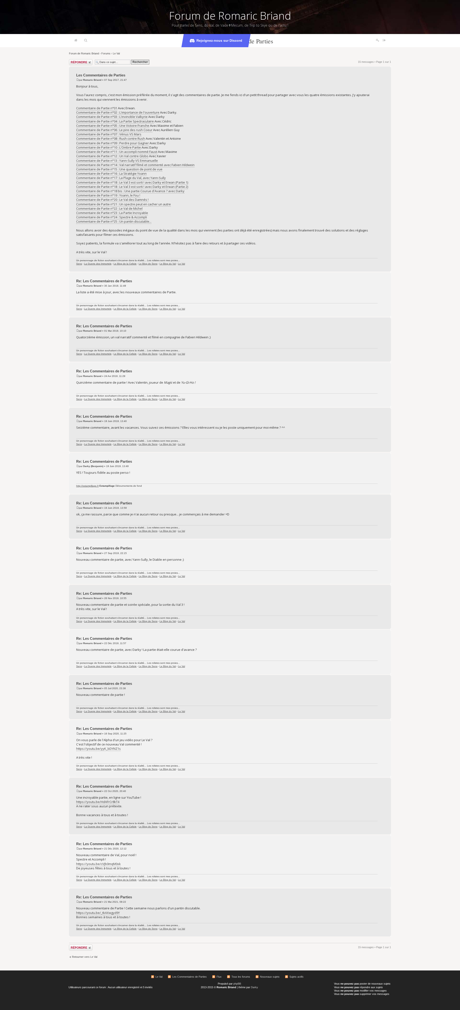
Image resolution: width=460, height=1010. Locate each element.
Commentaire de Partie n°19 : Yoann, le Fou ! (108, 195)
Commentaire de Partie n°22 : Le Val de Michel (109, 208)
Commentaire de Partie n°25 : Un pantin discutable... (113, 221)
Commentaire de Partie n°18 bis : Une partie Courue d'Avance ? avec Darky (130, 191)
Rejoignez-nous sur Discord (219, 40)
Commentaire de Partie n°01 (96, 108)
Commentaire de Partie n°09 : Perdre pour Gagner (112, 143)
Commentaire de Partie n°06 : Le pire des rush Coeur (114, 130)
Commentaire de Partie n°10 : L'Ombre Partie (108, 147)
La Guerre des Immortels (97, 263)
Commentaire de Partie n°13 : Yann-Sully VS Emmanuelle (117, 160)
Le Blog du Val (168, 263)
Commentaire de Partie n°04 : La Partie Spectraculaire (115, 121)
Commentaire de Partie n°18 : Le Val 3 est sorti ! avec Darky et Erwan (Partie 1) (132, 182)
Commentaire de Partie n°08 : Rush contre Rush (110, 138)
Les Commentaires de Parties (100, 75)
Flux (219, 976)
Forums (105, 53)
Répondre (74, 60)
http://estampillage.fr (87, 486)
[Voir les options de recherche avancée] (85, 40)
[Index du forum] (75, 40)
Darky (254, 987)
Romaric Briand (92, 80)
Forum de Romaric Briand (230, 15)
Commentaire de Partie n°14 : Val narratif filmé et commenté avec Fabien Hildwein (135, 165)
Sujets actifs (296, 976)
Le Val (116, 53)
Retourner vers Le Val (84, 956)
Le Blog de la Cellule (125, 263)
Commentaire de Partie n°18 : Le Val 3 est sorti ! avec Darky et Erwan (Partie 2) (132, 187)
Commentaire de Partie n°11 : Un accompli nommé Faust (116, 152)
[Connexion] (384, 40)
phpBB (237, 983)
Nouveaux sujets (270, 976)
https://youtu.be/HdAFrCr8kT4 (97, 802)
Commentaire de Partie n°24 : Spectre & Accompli (111, 217)
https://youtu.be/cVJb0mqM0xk (98, 864)
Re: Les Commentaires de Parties (104, 281)
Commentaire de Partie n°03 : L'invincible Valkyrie (112, 117)
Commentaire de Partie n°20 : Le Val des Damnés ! (112, 199)
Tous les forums (240, 976)
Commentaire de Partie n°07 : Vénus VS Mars (108, 134)
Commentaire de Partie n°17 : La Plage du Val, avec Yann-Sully (121, 178)
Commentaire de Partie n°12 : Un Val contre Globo (112, 156)
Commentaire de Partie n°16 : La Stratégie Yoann (111, 173)
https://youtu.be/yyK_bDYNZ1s (98, 748)
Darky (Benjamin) (93, 466)
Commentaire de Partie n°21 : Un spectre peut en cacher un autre (123, 204)
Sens (79, 263)
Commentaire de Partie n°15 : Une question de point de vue (119, 169)
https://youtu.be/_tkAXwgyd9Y (98, 913)
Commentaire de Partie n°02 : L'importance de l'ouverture (117, 112)
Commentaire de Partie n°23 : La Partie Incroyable (112, 213)
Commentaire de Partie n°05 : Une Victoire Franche (112, 125)
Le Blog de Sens (148, 263)
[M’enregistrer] (377, 40)
